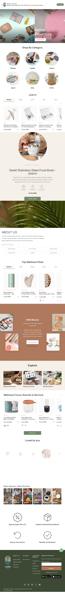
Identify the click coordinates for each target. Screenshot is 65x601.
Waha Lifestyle (10, 588)
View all (32, 433)
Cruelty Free (11, 252)
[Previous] (5, 453)
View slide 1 (30, 40)
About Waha (16, 559)
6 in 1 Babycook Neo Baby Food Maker (10, 418)
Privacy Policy (36, 571)
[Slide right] (59, 103)
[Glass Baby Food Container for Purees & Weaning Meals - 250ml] (29, 406)
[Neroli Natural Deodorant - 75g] (11, 280)
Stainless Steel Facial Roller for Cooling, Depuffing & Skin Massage (46, 126)
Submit (51, 568)
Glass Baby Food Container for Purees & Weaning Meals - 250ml (28, 418)
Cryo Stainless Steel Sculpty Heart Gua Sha (28, 293)
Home (32, 99)
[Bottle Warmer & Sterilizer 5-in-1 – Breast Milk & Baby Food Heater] (47, 406)
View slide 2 (34, 40)
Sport (56, 99)
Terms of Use (36, 573)
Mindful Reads (17, 562)
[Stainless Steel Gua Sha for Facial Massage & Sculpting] (29, 113)
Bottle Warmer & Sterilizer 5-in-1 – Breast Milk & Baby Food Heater (46, 418)
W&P (32, 319)
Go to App (60, 4)
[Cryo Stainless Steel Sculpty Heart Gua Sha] (29, 280)
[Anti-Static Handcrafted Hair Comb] (47, 280)
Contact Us (36, 561)
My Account (26, 559)
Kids (44, 99)
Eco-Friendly (32, 248)
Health (21, 99)
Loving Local (53, 252)
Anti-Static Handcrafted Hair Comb (46, 293)
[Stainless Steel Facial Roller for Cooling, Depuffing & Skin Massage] (47, 113)
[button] (8, 496)
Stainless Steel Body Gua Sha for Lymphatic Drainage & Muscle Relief (11, 126)
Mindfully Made (48, 386)
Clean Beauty (11, 248)
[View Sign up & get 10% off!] (17, 517)
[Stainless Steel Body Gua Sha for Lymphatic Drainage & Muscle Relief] (11, 113)
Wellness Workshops (9, 386)
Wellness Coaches (29, 386)
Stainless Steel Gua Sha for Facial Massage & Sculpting (28, 126)
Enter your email (46, 561)
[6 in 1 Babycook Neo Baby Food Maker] (11, 406)
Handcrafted (53, 248)
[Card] (12, 378)
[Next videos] (58, 496)
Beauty (9, 99)
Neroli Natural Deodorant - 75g (9, 293)
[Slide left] (56, 103)
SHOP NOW (32, 198)
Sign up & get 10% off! (17, 524)
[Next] (60, 453)
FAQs (34, 563)
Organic (32, 252)
